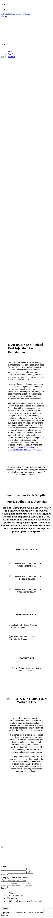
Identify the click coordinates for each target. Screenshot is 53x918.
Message (5, 886)
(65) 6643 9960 (7, 836)
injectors (11, 449)
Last (28, 872)
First (28, 869)
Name (4, 866)
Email (4, 875)
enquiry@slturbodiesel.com (11, 845)
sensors (39, 449)
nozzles (19, 449)
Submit (5, 908)
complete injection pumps (27, 447)
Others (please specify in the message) (25, 901)
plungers (27, 449)
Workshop (13, 893)
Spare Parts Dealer (17, 896)
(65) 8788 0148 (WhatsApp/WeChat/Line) (16, 841)
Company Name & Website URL (16, 877)
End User (13, 898)
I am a (4, 888)
